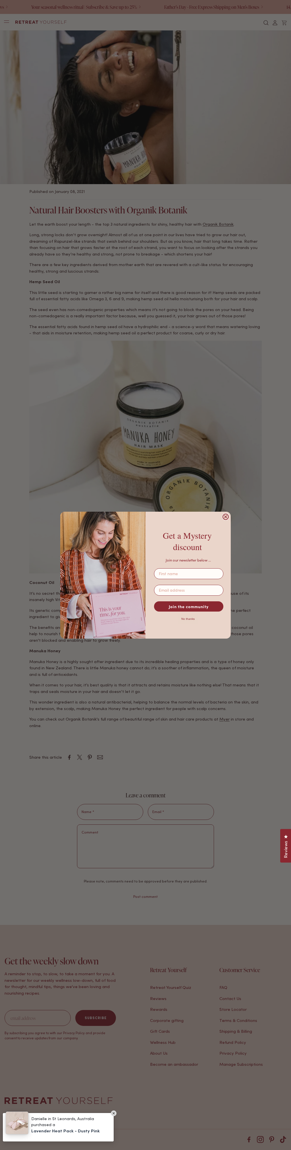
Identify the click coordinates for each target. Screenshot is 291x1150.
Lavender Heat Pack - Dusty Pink (65, 1130)
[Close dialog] (225, 517)
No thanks (188, 618)
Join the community (189, 606)
